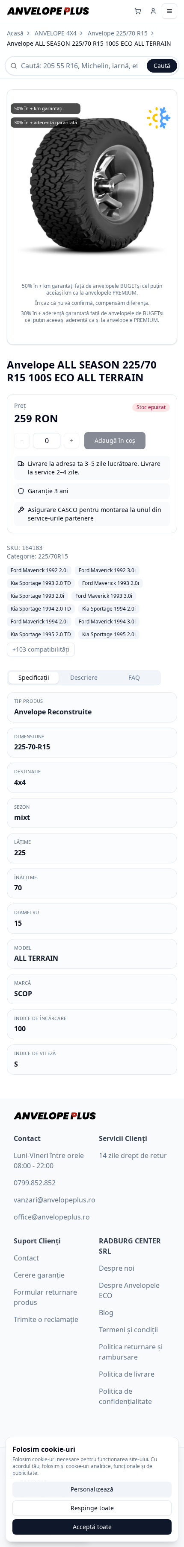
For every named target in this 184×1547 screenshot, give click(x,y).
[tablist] (84, 677)
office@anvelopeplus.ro (52, 1217)
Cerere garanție (39, 1275)
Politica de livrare (126, 1374)
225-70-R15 (32, 747)
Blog (106, 1312)
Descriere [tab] (84, 677)
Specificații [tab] (33, 677)
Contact (26, 1258)
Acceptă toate (92, 1527)
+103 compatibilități (40, 649)
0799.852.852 (35, 1182)
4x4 (20, 782)
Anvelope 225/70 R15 (118, 33)
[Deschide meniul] (169, 11)
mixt (22, 817)
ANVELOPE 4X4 (56, 33)
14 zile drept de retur (133, 1155)
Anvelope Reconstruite (53, 711)
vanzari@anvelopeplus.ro (54, 1200)
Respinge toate (92, 1508)
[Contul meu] (153, 11)
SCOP (23, 993)
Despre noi (116, 1268)
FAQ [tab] (134, 677)
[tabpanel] (92, 883)
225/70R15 (53, 556)
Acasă (15, 33)
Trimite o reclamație (46, 1319)
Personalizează (92, 1489)
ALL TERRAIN (36, 958)
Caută (162, 65)
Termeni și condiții (128, 1329)
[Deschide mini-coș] (138, 11)
